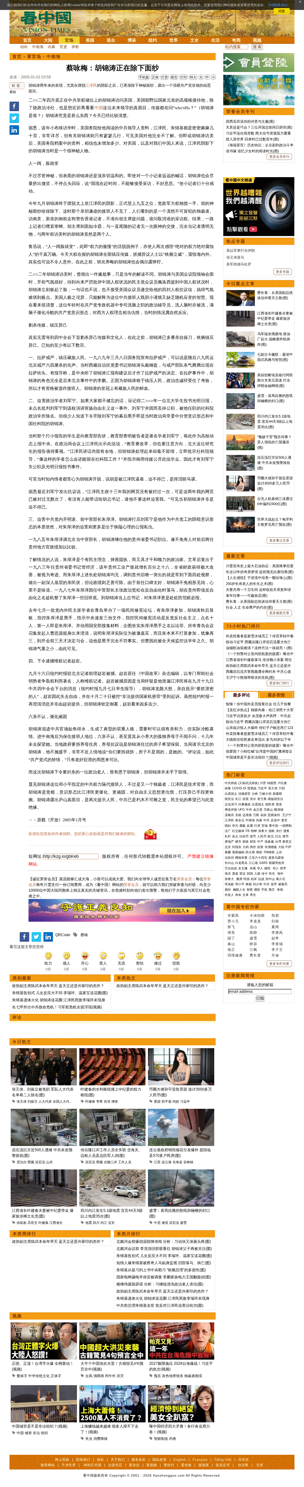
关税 (238, 815)
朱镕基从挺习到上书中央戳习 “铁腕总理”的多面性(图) (161, 1270)
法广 (228, 831)
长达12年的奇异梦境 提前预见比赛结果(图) (260, 572)
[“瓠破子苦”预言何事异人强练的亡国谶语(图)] (240, 437)
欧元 (271, 836)
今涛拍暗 (257, 915)
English (179, 1459)
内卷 (172, 1439)
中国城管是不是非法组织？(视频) (39, 1426)
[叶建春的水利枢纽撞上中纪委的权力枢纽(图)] (112, 1051)
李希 (99, 1101)
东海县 (177, 1162)
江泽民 (91, 85)
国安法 (229, 799)
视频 (257, 40)
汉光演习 (231, 804)
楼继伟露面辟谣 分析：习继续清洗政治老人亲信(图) (159, 1284)
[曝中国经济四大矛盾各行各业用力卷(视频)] (181, 1388)
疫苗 (245, 799)
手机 (264, 889)
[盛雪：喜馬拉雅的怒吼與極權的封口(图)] (181, 1172)
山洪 (49, 1162)
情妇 (228, 825)
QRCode (62, 935)
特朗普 (271, 783)
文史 (194, 40)
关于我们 (118, 1459)
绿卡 (264, 873)
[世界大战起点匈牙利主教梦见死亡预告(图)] (240, 519)
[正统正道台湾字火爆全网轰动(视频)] (44, 1325)
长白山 (229, 863)
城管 (28, 1433)
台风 (88, 1376)
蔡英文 (287, 841)
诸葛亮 (282, 884)
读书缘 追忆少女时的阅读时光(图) (252, 151)
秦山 (231, 944)
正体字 (56, 1376)
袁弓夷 (261, 799)
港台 (111, 40)
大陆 (48, 40)
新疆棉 (277, 793)
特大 (193, 77)
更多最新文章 (279, 613)
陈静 (253, 932)
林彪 (249, 884)
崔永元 (239, 820)
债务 (286, 831)
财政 (245, 841)
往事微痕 (244, 804)
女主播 (243, 868)
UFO (241, 809)
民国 (246, 879)
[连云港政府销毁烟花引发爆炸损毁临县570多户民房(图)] (181, 1112)
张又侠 (22, 1101)
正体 (155, 77)
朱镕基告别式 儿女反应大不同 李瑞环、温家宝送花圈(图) (60, 993)
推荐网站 (48, 1465)
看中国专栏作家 (243, 906)
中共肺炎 (231, 783)
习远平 (185, 1101)
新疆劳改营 (276, 863)
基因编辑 (238, 852)
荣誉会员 (184, 879)
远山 (253, 927)
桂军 (254, 879)
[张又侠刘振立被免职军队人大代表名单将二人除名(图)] (44, 1051)
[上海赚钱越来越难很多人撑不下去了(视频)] (112, 1388)
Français (200, 1459)
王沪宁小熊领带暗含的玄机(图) (250, 677)
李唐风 (277, 932)
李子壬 (277, 950)
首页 (27, 40)
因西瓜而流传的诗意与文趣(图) (250, 121)
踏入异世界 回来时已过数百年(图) (252, 139)
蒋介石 (281, 879)
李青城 (277, 944)
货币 (253, 836)
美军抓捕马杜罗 (238, 264)
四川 (96, 1223)
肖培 (107, 1101)
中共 (249, 809)
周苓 (231, 932)
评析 (75, 47)
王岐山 (268, 809)
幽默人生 (239, 889)
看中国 (48, 21)
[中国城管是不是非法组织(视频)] (44, 1388)
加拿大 (262, 831)
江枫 (253, 950)
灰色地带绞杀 (172, 1376)
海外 (280, 873)
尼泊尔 (22, 1162)
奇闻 (236, 40)
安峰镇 (188, 1162)
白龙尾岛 (241, 863)
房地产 (229, 841)
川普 (263, 783)
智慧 (250, 889)
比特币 (244, 836)
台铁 (255, 793)
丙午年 (110, 1376)
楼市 (238, 841)
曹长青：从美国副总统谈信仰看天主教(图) (259, 601)
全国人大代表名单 (66, 1101)
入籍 (257, 873)
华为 (235, 825)
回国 (250, 873)
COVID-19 (239, 788)
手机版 (144, 77)
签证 (242, 873)
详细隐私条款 (278, 5)
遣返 (235, 873)
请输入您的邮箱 (260, 985)
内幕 (51, 47)
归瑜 (275, 921)
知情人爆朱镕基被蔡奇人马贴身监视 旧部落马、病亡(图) (163, 1263)
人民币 (261, 836)
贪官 (284, 820)
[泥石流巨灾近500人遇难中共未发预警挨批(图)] (44, 1112)
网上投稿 (62, 1459)
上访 (279, 852)
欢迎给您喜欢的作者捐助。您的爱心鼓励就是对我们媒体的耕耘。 (83, 834)
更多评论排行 (279, 763)
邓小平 (239, 884)
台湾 (278, 841)
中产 (260, 841)
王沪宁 (286, 815)
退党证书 (223, 1465)
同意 (281, 11)
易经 (228, 889)
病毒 (228, 788)
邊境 (165, 1223)
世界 (173, 40)
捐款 (100, 1459)
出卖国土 (231, 793)
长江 (238, 799)
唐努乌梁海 (276, 857)
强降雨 (98, 1376)
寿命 (238, 895)
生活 (215, 40)
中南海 (37, 47)
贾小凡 (233, 921)
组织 (44, 1433)
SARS (263, 863)
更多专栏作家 (279, 964)
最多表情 (276, 695)
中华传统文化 (39, 1376)
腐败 (242, 825)
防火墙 (250, 852)
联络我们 (83, 1459)
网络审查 (241, 857)
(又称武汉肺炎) (248, 783)
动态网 (243, 1465)
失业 (88, 1439)
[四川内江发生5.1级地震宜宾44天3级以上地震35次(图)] (112, 1172)
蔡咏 (13, 92)
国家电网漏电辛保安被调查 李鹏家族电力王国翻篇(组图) (163, 1277)
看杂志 (134, 1465)
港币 (285, 836)
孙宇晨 (166, 1101)
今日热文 (21, 1041)
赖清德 (278, 809)
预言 (157, 1376)
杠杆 (228, 836)
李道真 (255, 921)
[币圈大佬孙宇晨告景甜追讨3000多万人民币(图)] (181, 1051)
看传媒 (186, 1465)
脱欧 (272, 831)
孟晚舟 (229, 815)
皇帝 (274, 884)
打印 (183, 77)
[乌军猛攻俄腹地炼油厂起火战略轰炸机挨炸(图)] (240, 334)
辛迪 (275, 955)
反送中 (275, 820)
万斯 (256, 815)
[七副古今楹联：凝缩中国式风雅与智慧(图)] (240, 354)
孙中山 (270, 879)
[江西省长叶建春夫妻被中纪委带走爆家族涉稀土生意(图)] (44, 1172)
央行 (279, 831)
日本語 (243, 1459)
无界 (259, 1465)
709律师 (269, 852)
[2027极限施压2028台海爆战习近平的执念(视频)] (181, 1325)
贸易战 (251, 788)
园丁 (231, 938)
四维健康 (235, 955)
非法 (36, 1433)
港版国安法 (275, 799)
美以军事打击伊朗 (240, 250)
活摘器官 (244, 793)
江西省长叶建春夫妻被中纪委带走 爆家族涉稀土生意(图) (275, 318)
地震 (88, 1223)
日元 (278, 836)
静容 (253, 944)
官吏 (63, 47)
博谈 (132, 40)
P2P (288, 847)
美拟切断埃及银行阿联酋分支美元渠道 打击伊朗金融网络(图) (275, 380)
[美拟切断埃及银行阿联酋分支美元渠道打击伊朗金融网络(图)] (240, 375)
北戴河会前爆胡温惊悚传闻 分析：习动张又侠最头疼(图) (163, 1242)
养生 (253, 895)
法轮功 (229, 857)
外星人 (229, 895)
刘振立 (33, 1101)
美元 (235, 836)
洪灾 (120, 1376)
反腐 (250, 825)
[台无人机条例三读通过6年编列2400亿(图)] (240, 499)
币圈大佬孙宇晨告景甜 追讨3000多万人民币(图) (275, 483)
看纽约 (169, 1465)
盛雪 (183, 1223)
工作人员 (124, 1162)
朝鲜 (254, 831)
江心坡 (253, 863)
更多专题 (282, 272)
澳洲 (239, 879)
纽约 (152, 40)
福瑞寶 (203, 1465)
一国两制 (285, 825)
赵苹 (275, 938)
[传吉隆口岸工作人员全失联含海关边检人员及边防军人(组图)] (112, 1112)
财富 (253, 841)
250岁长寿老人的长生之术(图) (249, 584)
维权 (259, 852)
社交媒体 (238, 831)
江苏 (157, 1162)
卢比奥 (282, 783)
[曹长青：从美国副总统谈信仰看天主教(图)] (240, 293)
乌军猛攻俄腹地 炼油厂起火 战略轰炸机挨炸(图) (273, 339)
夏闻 (275, 927)
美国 (90, 40)
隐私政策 (159, 1459)
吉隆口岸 (110, 1162)
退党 (279, 804)
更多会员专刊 (279, 156)
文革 (245, 895)
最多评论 (241, 695)
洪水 (253, 799)
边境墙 (247, 815)
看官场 (34, 56)
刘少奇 (257, 884)
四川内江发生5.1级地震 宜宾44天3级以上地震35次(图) (274, 421)
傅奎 (114, 1101)
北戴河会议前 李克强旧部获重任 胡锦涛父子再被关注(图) (164, 1249)
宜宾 (111, 1223)
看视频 (151, 1465)
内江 (103, 1223)
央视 (253, 868)
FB (248, 831)
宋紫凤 (233, 915)
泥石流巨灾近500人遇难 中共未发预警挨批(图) (274, 462)
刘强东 (236, 847)
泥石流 (40, 1162)
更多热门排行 (279, 683)
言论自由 (231, 868)
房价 (253, 847)
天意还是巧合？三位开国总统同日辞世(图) (259, 127)
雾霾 (228, 852)
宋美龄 (229, 884)
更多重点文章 (279, 540)
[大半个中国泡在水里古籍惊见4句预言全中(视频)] (112, 1325)
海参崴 (269, 841)
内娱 (175, 1101)
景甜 (157, 1101)
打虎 (257, 825)
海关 (228, 873)
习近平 (262, 788)
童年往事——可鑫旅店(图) (246, 595)
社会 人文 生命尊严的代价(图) (249, 607)
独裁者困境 (193, 1376)
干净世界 (69, 1465)
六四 (282, 788)
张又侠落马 (235, 257)
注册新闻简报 (240, 975)
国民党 (270, 804)
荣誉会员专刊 (240, 111)
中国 (98, 107)
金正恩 (257, 809)
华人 (260, 868)
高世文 (33, 1223)
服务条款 (139, 1459)
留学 (283, 868)
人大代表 (45, 1101)
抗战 (261, 879)
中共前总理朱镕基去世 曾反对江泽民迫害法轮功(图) (159, 1305)
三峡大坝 (265, 793)
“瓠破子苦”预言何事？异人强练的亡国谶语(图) (274, 442)
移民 (267, 868)
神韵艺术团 (92, 1465)
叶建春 (90, 1101)
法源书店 (115, 1465)
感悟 (257, 889)
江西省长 (56, 1223)
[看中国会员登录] (258, 62)
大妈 (245, 847)
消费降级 (100, 1439)
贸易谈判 (274, 815)
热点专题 (235, 241)
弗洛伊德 (231, 809)
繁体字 (22, 1376)
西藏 (31, 1162)
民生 (272, 873)
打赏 (164, 77)
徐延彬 (22, 1223)
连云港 (166, 1162)
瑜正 (231, 950)
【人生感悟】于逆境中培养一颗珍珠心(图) (259, 578)
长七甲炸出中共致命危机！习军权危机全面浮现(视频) (57, 1007)
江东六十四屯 (258, 857)
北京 (228, 847)
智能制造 (161, 1439)
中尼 (157, 1223)
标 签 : (17, 86)
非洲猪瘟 (271, 847)
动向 (24, 47)
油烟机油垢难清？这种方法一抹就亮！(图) (259, 648)
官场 (69, 40)
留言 (174, 77)
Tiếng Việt (223, 1459)
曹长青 (255, 955)
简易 (275, 915)
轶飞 (231, 927)
